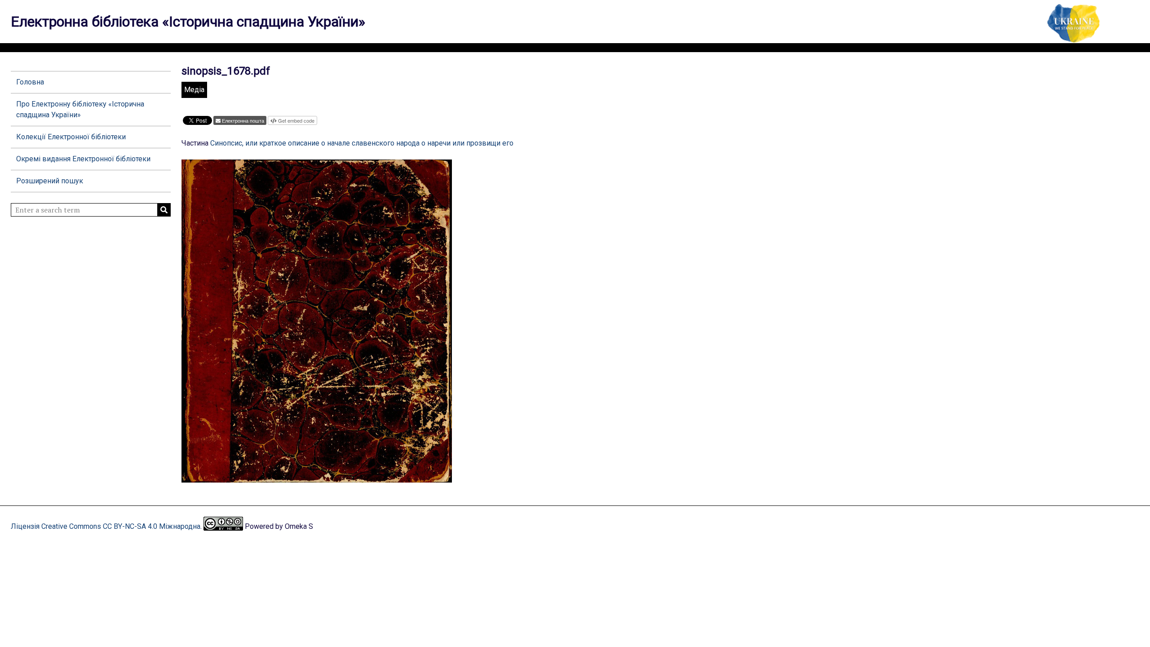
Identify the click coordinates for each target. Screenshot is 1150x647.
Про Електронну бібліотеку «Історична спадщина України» (80, 109)
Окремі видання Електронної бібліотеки (83, 159)
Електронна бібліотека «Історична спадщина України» (188, 21)
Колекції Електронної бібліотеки (71, 137)
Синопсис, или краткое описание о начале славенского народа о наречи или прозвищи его (361, 143)
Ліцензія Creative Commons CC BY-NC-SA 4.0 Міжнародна (105, 526)
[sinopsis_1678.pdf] (316, 478)
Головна (30, 82)
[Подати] (164, 210)
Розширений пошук (49, 181)
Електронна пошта (243, 120)
